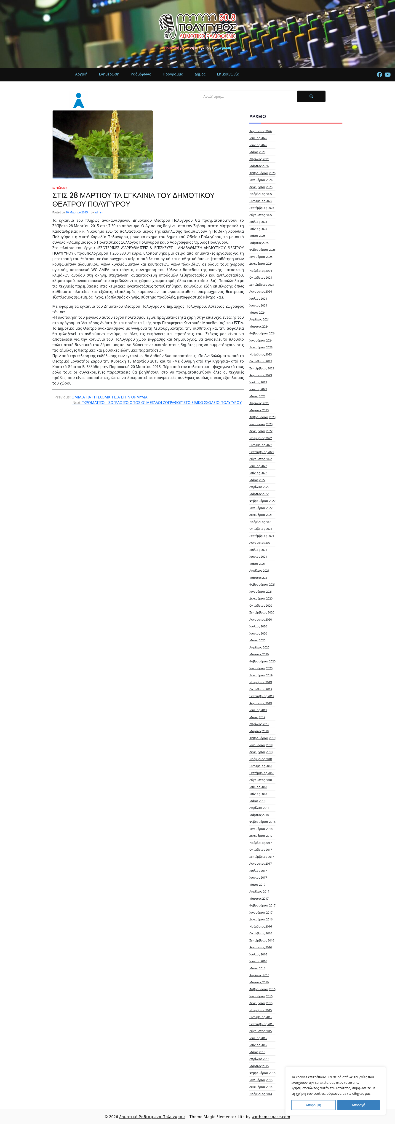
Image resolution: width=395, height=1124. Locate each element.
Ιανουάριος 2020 (260, 668)
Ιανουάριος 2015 (260, 1080)
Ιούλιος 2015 (258, 1038)
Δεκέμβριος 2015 (260, 1003)
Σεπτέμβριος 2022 (261, 452)
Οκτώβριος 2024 (260, 277)
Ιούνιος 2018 (258, 794)
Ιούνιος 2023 (258, 389)
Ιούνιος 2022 (258, 473)
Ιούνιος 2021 (258, 556)
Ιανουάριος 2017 (260, 912)
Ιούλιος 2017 (258, 871)
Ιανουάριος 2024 (260, 340)
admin (98, 212)
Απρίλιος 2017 (259, 891)
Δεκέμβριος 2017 (260, 836)
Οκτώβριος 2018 (260, 766)
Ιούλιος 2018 (258, 787)
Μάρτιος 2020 (259, 654)
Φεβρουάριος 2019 (262, 738)
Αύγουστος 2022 (260, 459)
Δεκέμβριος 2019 (260, 675)
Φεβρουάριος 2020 (262, 661)
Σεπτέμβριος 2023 (261, 368)
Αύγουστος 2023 (260, 375)
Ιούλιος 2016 (258, 954)
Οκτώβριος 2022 (260, 445)
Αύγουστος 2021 (260, 542)
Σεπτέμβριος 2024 (261, 284)
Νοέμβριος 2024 (260, 271)
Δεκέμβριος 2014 (260, 1087)
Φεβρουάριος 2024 (262, 333)
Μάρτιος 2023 (259, 410)
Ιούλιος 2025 (258, 222)
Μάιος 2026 (257, 152)
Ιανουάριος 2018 (260, 829)
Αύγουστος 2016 (260, 947)
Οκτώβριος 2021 (260, 529)
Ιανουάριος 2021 (260, 591)
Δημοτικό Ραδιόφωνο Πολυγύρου (152, 1116)
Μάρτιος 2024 (259, 326)
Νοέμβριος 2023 (260, 354)
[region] (335, 1091)
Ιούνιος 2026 (258, 145)
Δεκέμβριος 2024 (260, 263)
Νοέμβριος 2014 (260, 1094)
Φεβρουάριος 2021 (262, 584)
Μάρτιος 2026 (259, 166)
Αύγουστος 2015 (260, 1031)
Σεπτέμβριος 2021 (261, 536)
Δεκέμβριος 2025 (260, 187)
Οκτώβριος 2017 (260, 849)
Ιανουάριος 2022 (260, 508)
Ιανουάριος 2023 (260, 424)
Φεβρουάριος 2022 (262, 501)
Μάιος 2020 (257, 640)
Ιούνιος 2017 (258, 877)
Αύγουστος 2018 (260, 780)
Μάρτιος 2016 (259, 982)
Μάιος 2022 (257, 480)
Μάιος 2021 (257, 564)
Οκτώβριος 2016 (260, 933)
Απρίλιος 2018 (259, 808)
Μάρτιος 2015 (259, 1066)
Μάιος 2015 (257, 1052)
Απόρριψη (313, 1105)
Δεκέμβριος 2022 (260, 431)
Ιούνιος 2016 (258, 961)
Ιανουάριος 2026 (260, 180)
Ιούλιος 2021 (258, 550)
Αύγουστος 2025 (260, 215)
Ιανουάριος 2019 (260, 745)
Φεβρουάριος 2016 (262, 989)
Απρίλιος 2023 (259, 403)
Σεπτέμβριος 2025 (261, 208)
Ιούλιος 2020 (258, 626)
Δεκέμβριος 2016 (260, 919)
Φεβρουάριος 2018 (262, 822)
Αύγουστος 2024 (260, 291)
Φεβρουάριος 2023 (262, 417)
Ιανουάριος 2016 (260, 996)
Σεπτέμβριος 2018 (261, 773)
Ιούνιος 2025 (258, 229)
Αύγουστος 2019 (260, 703)
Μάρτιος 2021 (259, 577)
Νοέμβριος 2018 (260, 759)
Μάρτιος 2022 (259, 494)
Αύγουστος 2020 (260, 619)
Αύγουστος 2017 (260, 863)
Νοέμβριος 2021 (260, 522)
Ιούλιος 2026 (258, 138)
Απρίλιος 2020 (259, 647)
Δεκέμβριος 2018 (260, 752)
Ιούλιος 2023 (258, 382)
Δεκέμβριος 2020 (260, 598)
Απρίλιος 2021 (259, 570)
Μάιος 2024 (257, 312)
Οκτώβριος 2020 (260, 605)
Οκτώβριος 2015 (260, 1017)
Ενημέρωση (59, 188)
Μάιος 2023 (257, 396)
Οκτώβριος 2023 (260, 361)
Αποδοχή (358, 1105)
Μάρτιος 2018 (259, 815)
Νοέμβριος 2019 (260, 682)
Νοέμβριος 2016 (260, 926)
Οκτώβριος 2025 (260, 201)
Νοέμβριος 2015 (260, 1010)
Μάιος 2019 (257, 717)
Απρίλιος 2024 (259, 319)
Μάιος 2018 (257, 801)
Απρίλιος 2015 (259, 1059)
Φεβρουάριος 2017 (262, 905)
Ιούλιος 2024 (258, 298)
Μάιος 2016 (257, 968)
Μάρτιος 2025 (259, 243)
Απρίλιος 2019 (259, 724)
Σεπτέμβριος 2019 (261, 696)
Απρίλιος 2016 (259, 975)
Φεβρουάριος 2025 (262, 249)
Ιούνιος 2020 (258, 633)
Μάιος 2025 (257, 236)
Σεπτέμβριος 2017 (261, 857)
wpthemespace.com (271, 1116)
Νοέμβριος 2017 (260, 843)
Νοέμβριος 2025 (260, 194)
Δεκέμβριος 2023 (260, 347)
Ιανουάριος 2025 (260, 257)
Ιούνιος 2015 (258, 1045)
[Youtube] (387, 74)
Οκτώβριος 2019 (260, 689)
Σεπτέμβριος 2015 (261, 1024)
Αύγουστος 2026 (260, 131)
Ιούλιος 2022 (258, 466)
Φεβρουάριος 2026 (262, 173)
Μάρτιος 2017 (259, 898)
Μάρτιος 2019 (259, 731)
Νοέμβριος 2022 (260, 438)
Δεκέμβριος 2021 (260, 515)
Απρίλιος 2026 (259, 159)
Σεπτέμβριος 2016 (261, 940)
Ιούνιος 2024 (258, 305)
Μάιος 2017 (257, 884)
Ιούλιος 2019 (258, 710)
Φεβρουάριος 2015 (262, 1073)
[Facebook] (379, 74)
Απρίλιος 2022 (259, 487)
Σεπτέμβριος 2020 (261, 612)
